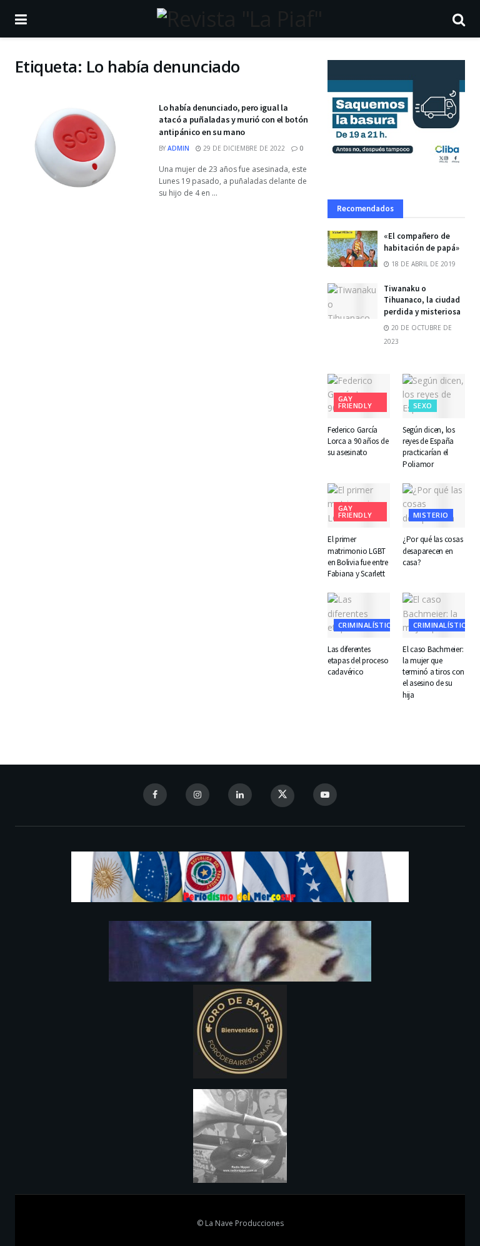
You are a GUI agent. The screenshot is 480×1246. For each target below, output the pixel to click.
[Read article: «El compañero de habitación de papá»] (353, 248)
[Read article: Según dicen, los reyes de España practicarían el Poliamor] (433, 396)
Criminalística (367, 625)
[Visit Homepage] (239, 18)
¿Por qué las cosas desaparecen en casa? (432, 550)
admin (178, 148)
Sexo (422, 405)
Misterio (431, 515)
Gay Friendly (355, 402)
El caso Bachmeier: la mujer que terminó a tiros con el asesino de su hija (433, 672)
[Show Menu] (21, 19)
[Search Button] (458, 19)
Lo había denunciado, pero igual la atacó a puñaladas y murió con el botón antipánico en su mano (233, 120)
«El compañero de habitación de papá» (421, 242)
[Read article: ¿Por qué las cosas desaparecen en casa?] (433, 505)
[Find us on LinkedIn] (240, 794)
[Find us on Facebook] (155, 794)
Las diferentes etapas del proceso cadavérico (358, 660)
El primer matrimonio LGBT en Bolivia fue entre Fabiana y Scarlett (358, 556)
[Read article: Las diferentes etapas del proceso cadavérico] (359, 615)
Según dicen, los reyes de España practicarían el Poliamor (428, 447)
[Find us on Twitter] (282, 796)
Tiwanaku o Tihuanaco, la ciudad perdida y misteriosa (422, 299)
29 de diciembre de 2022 (243, 148)
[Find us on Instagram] (197, 794)
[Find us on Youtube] (325, 794)
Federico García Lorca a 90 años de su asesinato (358, 441)
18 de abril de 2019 (422, 263)
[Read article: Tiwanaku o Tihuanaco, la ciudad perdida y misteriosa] (353, 301)
